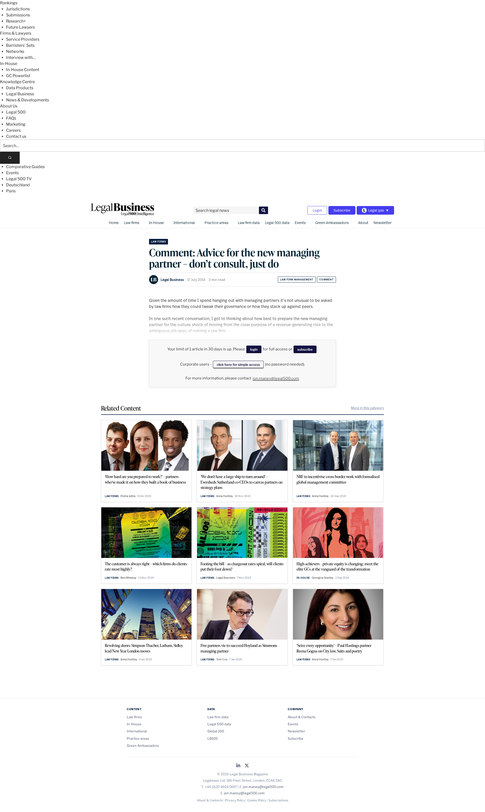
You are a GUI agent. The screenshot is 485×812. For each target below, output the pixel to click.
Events (12, 172)
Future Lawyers (20, 27)
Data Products (19, 87)
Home (114, 222)
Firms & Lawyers (15, 33)
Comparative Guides (25, 166)
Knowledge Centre (17, 81)
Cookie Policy (256, 800)
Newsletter (383, 222)
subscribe (305, 349)
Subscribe (341, 210)
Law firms (131, 222)
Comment (326, 279)
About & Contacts (302, 717)
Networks (15, 51)
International (184, 222)
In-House (8, 63)
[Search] (10, 158)
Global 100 (215, 731)
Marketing (16, 124)
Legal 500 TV (19, 178)
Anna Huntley (224, 496)
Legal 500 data (277, 222)
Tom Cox (222, 659)
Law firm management (296, 279)
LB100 (212, 738)
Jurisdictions (18, 9)
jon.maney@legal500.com (276, 378)
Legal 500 (16, 112)
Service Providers (22, 39)
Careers (13, 130)
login (254, 349)
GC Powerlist (18, 75)
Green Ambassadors (332, 222)
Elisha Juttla (127, 496)
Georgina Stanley (322, 577)
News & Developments (27, 100)
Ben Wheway (128, 577)
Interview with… (21, 57)
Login (317, 210)
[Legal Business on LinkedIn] (238, 766)
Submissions (18, 15)
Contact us (16, 136)
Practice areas (216, 222)
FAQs (11, 118)
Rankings (8, 3)
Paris (11, 191)
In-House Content (22, 69)
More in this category (367, 408)
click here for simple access (238, 365)
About (363, 222)
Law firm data (249, 222)
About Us (8, 106)
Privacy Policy (235, 800)
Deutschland (18, 185)
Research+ (16, 21)
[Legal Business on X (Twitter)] (247, 766)
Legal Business (20, 94)
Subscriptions (278, 800)
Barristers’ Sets (20, 45)
